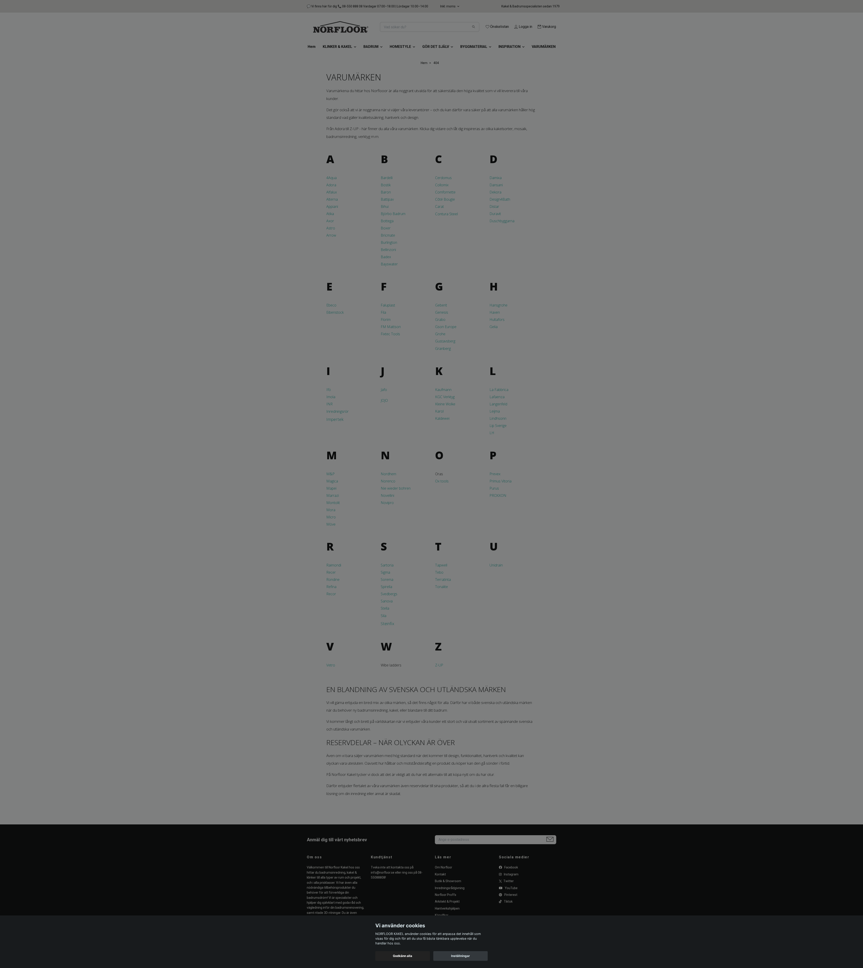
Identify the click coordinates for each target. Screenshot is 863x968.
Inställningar (460, 956)
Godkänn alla (402, 956)
